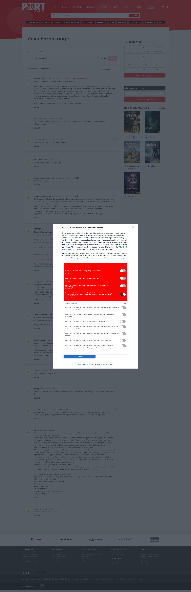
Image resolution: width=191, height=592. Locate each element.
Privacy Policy (108, 364)
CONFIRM (79, 356)
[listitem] (95, 266)
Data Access (95, 364)
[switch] (123, 270)
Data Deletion (83, 364)
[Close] (134, 228)
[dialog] (95, 296)
